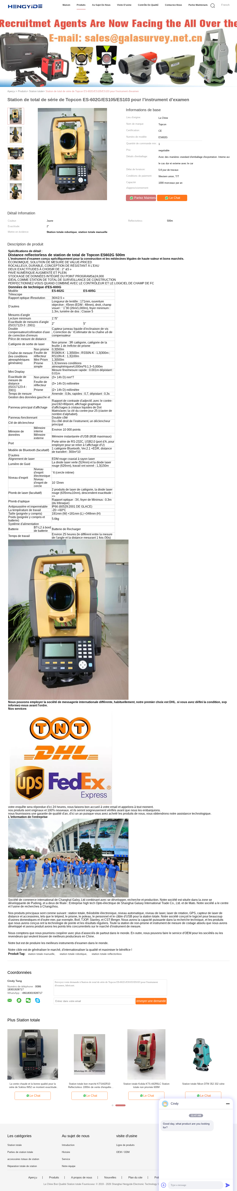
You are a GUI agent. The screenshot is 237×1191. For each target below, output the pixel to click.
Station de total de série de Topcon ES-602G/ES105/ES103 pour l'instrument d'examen (92, 91)
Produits (81, 5)
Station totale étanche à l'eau (32, 1083)
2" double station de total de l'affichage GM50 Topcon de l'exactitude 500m (146, 1085)
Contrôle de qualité (148, 5)
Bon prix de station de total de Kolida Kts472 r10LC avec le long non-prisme (203, 1085)
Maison (66, 5)
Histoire (66, 1152)
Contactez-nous (173, 5)
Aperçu (32, 1177)
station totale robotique (73, 953)
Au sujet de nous (101, 5)
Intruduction (68, 1145)
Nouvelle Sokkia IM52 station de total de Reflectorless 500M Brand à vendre (89, 1085)
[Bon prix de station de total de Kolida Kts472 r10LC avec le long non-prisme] (203, 1054)
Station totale (14, 1145)
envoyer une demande (151, 1001)
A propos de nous (81, 1177)
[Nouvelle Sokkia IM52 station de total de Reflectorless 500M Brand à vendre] (89, 1054)
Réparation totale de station (22, 1166)
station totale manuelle (41, 953)
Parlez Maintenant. (198, 5)
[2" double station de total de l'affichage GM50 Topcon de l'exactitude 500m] (146, 1054)
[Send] (228, 1185)
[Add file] (163, 1185)
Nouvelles (110, 1177)
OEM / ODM (123, 1152)
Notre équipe (68, 1166)
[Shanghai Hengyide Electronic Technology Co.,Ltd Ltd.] (25, 6)
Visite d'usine (124, 5)
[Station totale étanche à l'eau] (32, 1054)
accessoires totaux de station (23, 1159)
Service (66, 1159)
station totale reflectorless (107, 953)
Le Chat (174, 198)
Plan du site (135, 1177)
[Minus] (228, 1103)
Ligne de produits (125, 1145)
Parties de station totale (20, 1152)
